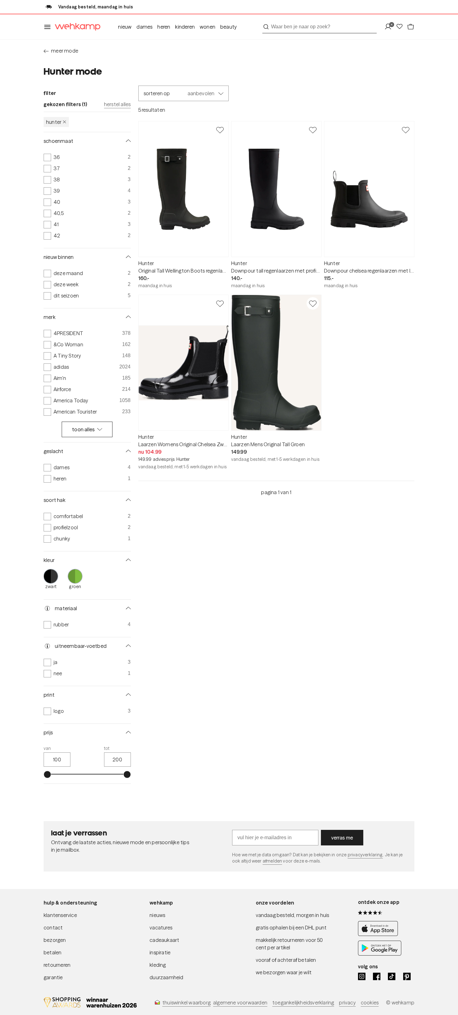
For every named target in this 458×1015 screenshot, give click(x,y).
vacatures (161, 927)
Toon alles (83, 429)
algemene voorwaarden (240, 1002)
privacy (347, 1002)
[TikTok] (391, 976)
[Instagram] (361, 976)
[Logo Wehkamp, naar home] (75, 27)
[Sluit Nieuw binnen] (127, 257)
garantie (53, 977)
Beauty (228, 27)
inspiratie (160, 952)
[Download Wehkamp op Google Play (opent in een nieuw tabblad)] (379, 954)
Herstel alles (117, 104)
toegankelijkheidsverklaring (303, 1002)
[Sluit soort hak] (127, 500)
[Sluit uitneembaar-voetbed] (127, 646)
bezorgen (55, 940)
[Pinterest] (407, 976)
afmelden (272, 861)
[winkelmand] (410, 27)
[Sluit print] (127, 695)
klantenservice (60, 915)
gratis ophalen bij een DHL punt (291, 927)
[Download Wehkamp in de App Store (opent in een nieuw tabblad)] (379, 934)
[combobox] (319, 26)
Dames (144, 27)
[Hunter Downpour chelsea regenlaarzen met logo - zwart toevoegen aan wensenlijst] (405, 130)
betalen (52, 952)
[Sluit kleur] (127, 560)
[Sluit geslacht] (127, 451)
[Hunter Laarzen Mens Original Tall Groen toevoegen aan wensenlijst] (313, 303)
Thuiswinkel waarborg (186, 1002)
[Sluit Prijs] (127, 732)
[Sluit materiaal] (127, 608)
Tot (107, 748)
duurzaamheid (166, 977)
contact (53, 927)
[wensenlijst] (401, 27)
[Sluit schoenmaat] (127, 141)
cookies (370, 1002)
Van (47, 748)
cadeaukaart (164, 940)
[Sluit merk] (127, 317)
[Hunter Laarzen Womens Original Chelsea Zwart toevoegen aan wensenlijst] (220, 303)
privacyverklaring (365, 855)
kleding (158, 965)
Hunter (53, 122)
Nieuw (124, 27)
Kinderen (185, 27)
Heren (163, 27)
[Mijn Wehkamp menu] (390, 27)
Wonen (207, 27)
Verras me (342, 838)
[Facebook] (376, 976)
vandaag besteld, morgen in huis (292, 915)
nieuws (157, 915)
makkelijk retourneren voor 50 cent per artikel (289, 944)
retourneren (57, 965)
